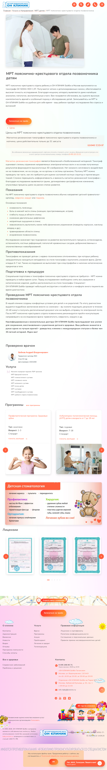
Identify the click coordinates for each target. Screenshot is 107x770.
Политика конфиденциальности (75, 634)
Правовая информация (72, 625)
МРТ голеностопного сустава (22, 378)
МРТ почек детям (17, 386)
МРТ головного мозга (19, 380)
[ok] (65, 698)
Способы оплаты (10, 653)
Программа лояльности (13, 650)
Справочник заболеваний (14, 665)
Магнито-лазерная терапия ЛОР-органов (26, 372)
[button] (50, 483)
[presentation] (5, 450)
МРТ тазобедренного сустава (22, 392)
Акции (37, 637)
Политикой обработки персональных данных (60, 756)
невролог (19, 198)
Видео (5, 643)
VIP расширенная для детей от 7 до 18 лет (78, 416)
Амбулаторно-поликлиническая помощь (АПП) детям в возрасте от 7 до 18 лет (27, 417)
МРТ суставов (16, 389)
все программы (33, 405)
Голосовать (35, 720)
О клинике (8, 625)
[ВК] (69, 698)
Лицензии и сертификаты (72, 631)
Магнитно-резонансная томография (23, 161)
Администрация (10, 634)
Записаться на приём (53, 613)
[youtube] (60, 698)
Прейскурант (39, 640)
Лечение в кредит (42, 643)
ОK (53, 762)
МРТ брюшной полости (19, 375)
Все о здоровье (10, 659)
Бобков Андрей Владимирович (33, 352)
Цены (12, 128)
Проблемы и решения (12, 668)
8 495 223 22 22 (75, 154)
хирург (28, 198)
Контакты (7, 631)
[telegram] (56, 698)
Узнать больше (16, 439)
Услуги (37, 625)
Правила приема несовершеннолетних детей (80, 640)
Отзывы (6, 647)
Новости (6, 640)
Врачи (36, 631)
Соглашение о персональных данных (77, 637)
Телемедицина (40, 647)
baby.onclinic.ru (8, 736)
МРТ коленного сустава (20, 383)
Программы (39, 634)
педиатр (40, 198)
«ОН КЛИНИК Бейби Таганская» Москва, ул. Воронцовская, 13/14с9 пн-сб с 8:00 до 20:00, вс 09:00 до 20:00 (76, 673)
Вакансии (7, 637)
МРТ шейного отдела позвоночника (24, 395)
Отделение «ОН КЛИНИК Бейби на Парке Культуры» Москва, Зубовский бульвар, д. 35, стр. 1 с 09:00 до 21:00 (80, 683)
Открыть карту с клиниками (53, 600)
